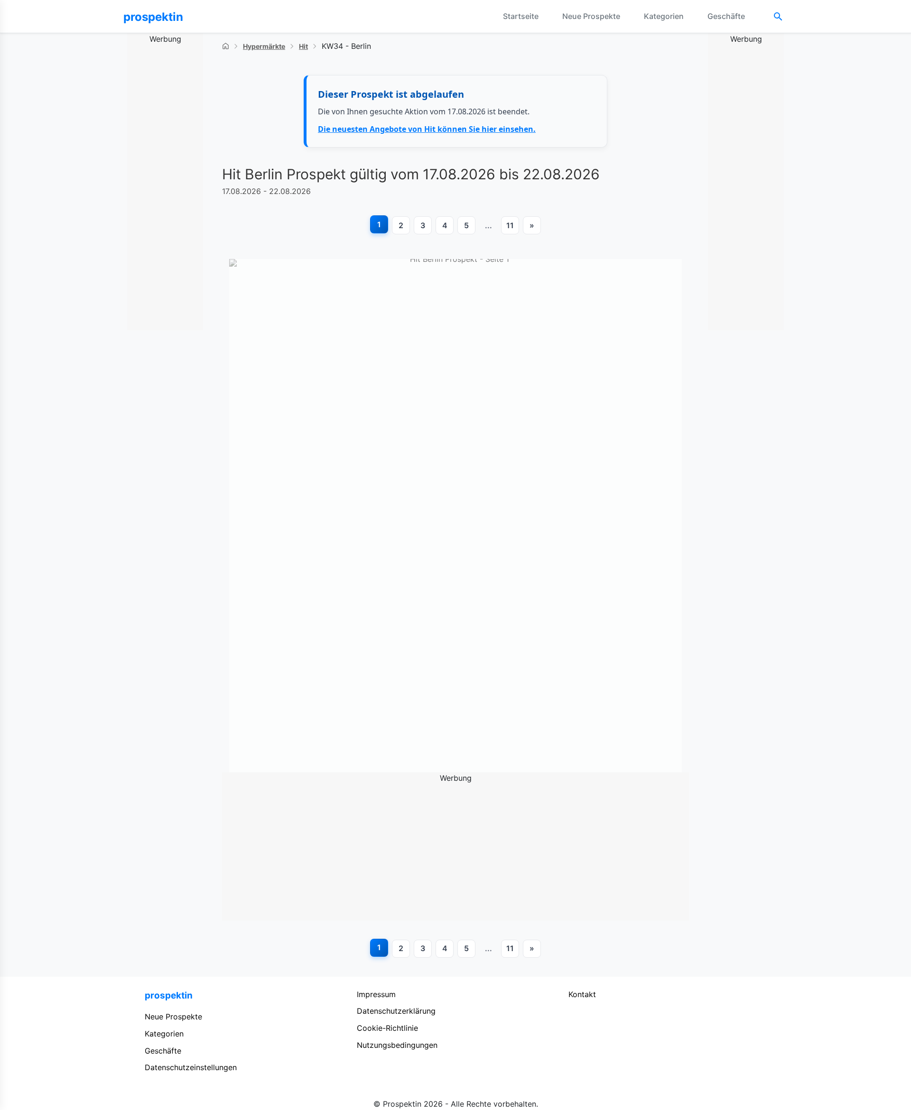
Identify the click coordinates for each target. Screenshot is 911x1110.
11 (510, 225)
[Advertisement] (165, 188)
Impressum (376, 994)
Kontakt (582, 994)
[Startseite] (225, 46)
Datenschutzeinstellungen (191, 1067)
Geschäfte (726, 16)
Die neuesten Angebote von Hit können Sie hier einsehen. (427, 129)
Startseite (521, 16)
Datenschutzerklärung (396, 1011)
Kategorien (664, 16)
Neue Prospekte (591, 16)
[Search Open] (778, 16)
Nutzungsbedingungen (397, 1045)
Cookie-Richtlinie (387, 1028)
